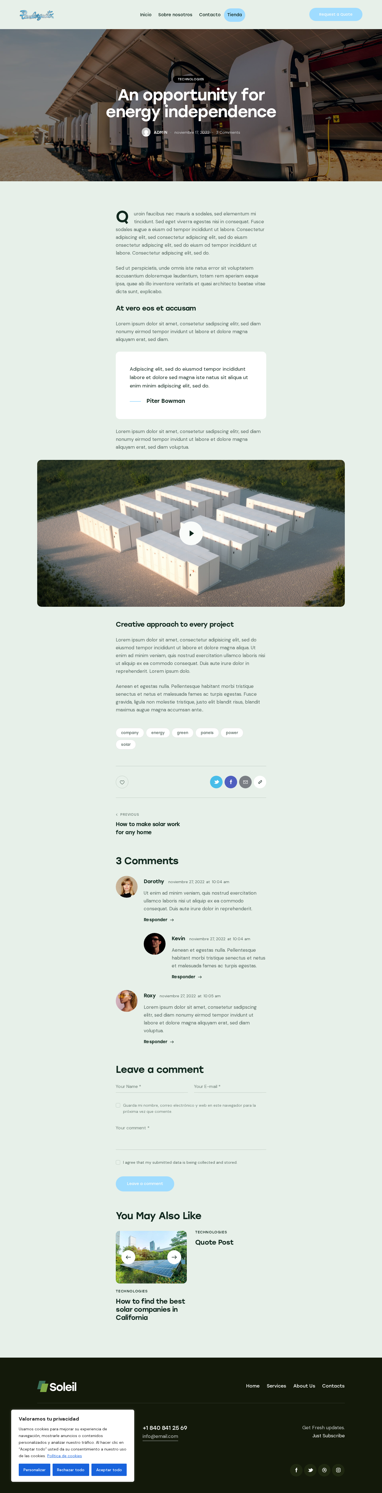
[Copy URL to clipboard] (260, 782)
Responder (155, 919)
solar (126, 744)
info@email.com (160, 1436)
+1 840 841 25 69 (165, 1427)
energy (158, 733)
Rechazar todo (70, 1469)
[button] (128, 1257)
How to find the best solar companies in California (150, 1309)
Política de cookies (64, 1455)
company (130, 733)
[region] (72, 1446)
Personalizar (34, 1469)
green (182, 733)
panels (207, 733)
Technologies (191, 79)
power (232, 733)
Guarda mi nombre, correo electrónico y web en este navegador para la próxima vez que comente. (189, 1108)
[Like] (122, 782)
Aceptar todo (109, 1469)
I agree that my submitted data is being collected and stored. (180, 1162)
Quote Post (214, 1242)
